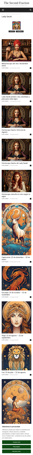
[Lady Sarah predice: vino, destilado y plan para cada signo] (16, 83)
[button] (3, 10)
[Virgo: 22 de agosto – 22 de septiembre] (16, 317)
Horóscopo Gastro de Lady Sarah (15, 163)
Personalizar (16, 446)
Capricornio (4, 254)
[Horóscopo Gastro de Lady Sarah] (16, 150)
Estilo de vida (5, 60)
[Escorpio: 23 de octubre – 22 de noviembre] (16, 278)
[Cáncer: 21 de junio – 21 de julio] (16, 405)
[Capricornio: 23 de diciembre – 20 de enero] (16, 229)
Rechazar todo (16, 451)
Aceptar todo (16, 442)
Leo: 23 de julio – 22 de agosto (14, 372)
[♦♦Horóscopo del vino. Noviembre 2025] (16, 50)
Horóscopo (4, 332)
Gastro (3, 127)
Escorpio (4, 289)
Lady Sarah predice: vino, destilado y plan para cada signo (16, 98)
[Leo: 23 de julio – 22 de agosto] (16, 357)
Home (3, 14)
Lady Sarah (5, 68)
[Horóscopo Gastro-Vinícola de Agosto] (16, 117)
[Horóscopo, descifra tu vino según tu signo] (16, 181)
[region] (16, 439)
